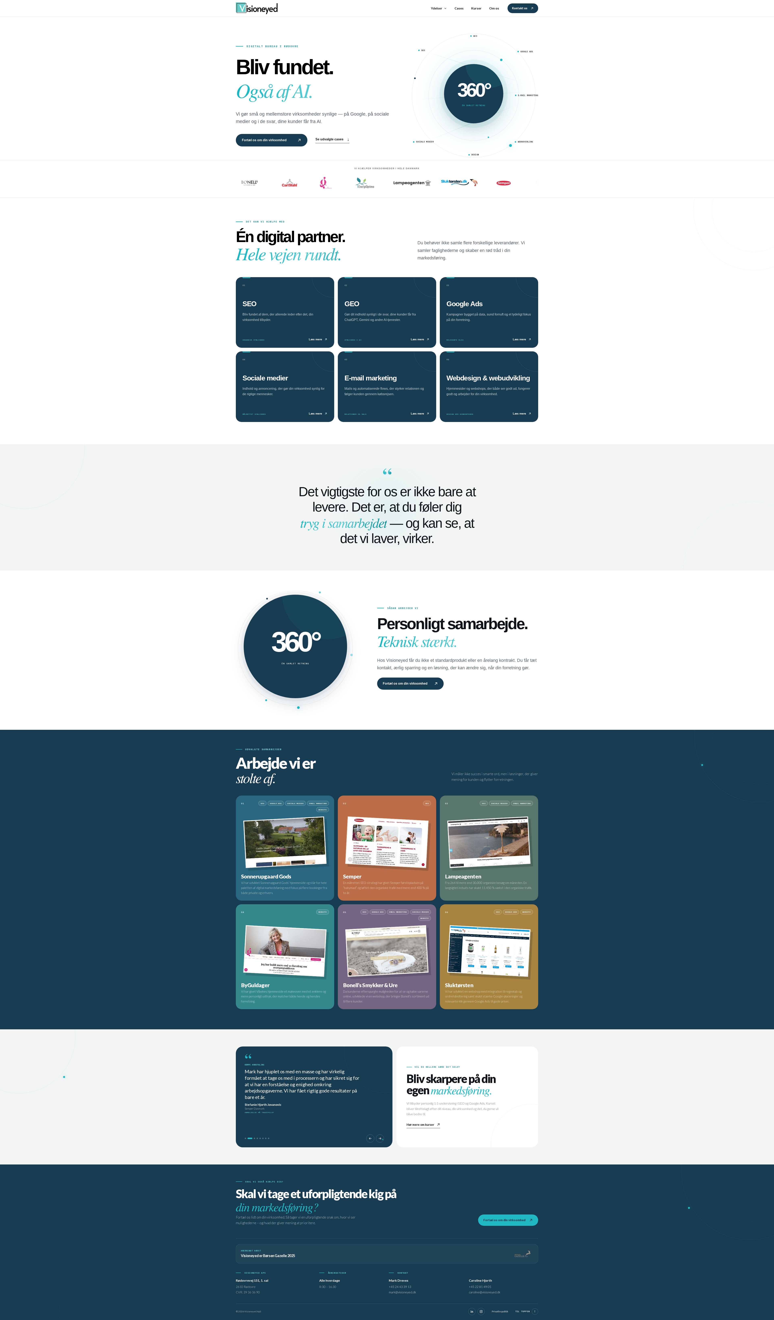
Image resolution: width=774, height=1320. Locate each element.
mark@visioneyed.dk (402, 1292)
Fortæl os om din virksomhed (264, 140)
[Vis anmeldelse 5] (260, 1138)
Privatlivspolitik (500, 1311)
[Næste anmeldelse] (380, 1138)
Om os (494, 8)
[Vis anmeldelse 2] (248, 1138)
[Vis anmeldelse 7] (265, 1138)
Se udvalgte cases (332, 139)
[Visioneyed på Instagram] (481, 1311)
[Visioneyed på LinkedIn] (471, 1311)
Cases (459, 8)
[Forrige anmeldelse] (370, 1138)
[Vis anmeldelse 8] (268, 1138)
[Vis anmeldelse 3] (252, 1138)
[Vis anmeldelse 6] (263, 1138)
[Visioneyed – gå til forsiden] (258, 8)
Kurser (476, 8)
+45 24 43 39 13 (400, 1287)
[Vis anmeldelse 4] (257, 1138)
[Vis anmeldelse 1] (245, 1138)
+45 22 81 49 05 (480, 1287)
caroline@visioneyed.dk (484, 1292)
